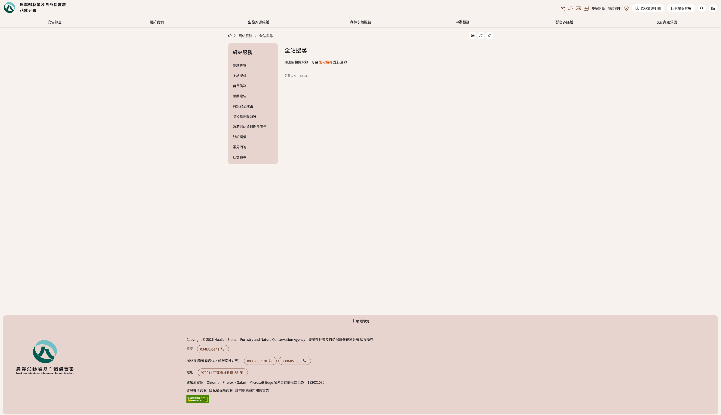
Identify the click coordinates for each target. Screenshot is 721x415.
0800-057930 (291, 360)
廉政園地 (614, 8)
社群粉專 (239, 157)
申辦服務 (462, 22)
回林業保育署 (681, 8)
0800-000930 (257, 360)
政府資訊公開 (666, 22)
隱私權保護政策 (244, 116)
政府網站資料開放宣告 (250, 126)
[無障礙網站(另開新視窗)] (197, 399)
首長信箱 (239, 85)
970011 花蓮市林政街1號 (219, 372)
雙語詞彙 (598, 8)
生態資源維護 (258, 22)
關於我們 (156, 22)
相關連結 (239, 95)
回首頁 (35, 7)
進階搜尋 (326, 61)
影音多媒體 (564, 22)
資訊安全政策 (243, 106)
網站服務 (245, 35)
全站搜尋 (266, 35)
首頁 (230, 35)
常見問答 (239, 146)
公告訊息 (55, 22)
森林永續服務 (360, 22)
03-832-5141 (209, 349)
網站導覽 (239, 65)
